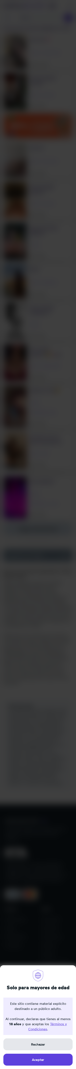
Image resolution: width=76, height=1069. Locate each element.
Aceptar (38, 1060)
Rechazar (38, 1044)
